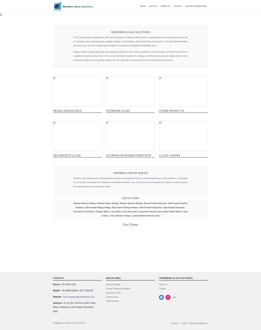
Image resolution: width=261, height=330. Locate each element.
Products (165, 6)
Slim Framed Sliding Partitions (125, 207)
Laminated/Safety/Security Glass (146, 215)
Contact (178, 6)
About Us (153, 6)
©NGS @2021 (79, 323)
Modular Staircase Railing (131, 203)
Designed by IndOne (62, 323)
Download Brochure (196, 6)
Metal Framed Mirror (172, 211)
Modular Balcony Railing (84, 203)
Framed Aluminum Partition (118, 288)
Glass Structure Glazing (120, 215)
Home (143, 6)
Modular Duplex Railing (107, 203)
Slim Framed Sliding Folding (97, 207)
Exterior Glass (112, 297)
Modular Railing (113, 284)
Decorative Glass (113, 293)
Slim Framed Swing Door (151, 207)
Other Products (112, 301)
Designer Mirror (102, 211)
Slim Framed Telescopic (174, 207)
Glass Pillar (116, 211)
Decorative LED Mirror (84, 211)
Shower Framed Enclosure (155, 203)
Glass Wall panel (129, 211)
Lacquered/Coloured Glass (150, 211)
